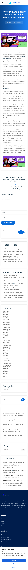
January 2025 (6, 342)
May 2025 (5, 335)
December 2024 (7, 344)
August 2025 (6, 330)
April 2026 (5, 317)
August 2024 (6, 350)
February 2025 (6, 340)
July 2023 (5, 371)
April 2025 (5, 337)
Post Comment (8, 222)
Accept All (14, 560)
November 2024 (7, 345)
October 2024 (6, 347)
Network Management (6, 539)
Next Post (14, 187)
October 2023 (6, 366)
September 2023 (7, 368)
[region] (14, 558)
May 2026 (5, 316)
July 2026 (5, 312)
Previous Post (14, 178)
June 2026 (5, 314)
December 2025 (7, 324)
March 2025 (6, 339)
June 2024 (5, 353)
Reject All (14, 567)
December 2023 (7, 363)
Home (10, 22)
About (2, 521)
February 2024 (6, 360)
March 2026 (6, 319)
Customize (14, 563)
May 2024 (5, 355)
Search (4, 230)
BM (11, 49)
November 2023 (7, 365)
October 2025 (6, 327)
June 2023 (5, 373)
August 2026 (6, 311)
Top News (5, 389)
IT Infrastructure (4, 541)
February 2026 (6, 321)
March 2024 (6, 358)
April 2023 (5, 376)
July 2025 (5, 332)
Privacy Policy (4, 525)
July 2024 (5, 352)
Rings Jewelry (7, 283)
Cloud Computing (5, 537)
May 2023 (5, 375)
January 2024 (6, 361)
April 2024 (5, 357)
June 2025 (5, 334)
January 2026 (6, 322)
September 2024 (7, 348)
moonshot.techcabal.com (9, 154)
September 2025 (7, 329)
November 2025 (7, 326)
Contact (2, 523)
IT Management (4, 534)
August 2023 (6, 370)
